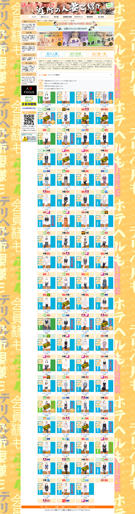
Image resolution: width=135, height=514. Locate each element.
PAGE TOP (129, 508)
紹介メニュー (29, 21)
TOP (41, 507)
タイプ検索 (50, 75)
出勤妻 (63, 507)
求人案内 (29, 63)
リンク (29, 74)
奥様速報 (79, 507)
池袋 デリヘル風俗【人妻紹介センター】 (66, 510)
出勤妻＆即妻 (29, 44)
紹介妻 (29, 32)
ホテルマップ (29, 55)
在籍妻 (57, 507)
